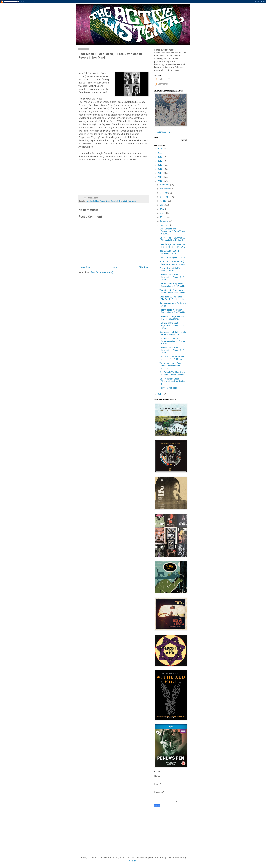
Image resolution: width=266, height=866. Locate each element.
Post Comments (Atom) (102, 272)
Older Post (144, 267)
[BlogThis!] (91, 198)
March (163, 217)
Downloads (90, 201)
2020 (160, 152)
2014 (160, 173)
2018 (160, 157)
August (163, 201)
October (164, 193)
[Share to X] (93, 198)
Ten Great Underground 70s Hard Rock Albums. (171, 317)
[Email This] (89, 198)
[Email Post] (84, 197)
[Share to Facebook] (95, 198)
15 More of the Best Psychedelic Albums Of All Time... (172, 277)
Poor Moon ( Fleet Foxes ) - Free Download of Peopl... (172, 262)
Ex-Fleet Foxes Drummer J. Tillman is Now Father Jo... (172, 239)
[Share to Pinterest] (97, 198)
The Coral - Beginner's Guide (172, 257)
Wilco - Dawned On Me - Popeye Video (170, 269)
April (162, 213)
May (162, 209)
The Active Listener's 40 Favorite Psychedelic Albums (170, 365)
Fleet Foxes (100, 201)
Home (114, 267)
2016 (160, 165)
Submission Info (164, 132)
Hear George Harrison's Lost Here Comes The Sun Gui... (172, 245)
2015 (160, 169)
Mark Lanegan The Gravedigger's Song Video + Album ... (172, 231)
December (165, 184)
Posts (160, 79)
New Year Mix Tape (168, 388)
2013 (160, 177)
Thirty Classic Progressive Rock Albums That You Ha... (172, 284)
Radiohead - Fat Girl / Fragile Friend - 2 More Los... (172, 333)
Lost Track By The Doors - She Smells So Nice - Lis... (172, 297)
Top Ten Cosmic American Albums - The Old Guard (171, 357)
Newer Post (84, 267)
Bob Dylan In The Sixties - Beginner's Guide (171, 252)
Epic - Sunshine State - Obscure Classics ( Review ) (172, 381)
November (165, 188)
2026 (160, 148)
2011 (160, 394)
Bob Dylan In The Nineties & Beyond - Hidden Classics (172, 373)
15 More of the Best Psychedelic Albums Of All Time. (172, 350)
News (108, 201)
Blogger (132, 860)
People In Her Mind (119, 201)
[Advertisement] (171, 824)
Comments (162, 84)
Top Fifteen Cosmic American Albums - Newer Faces (172, 341)
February (164, 221)
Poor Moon (131, 201)
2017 (160, 161)
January (164, 225)
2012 (160, 181)
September (165, 197)
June (162, 205)
